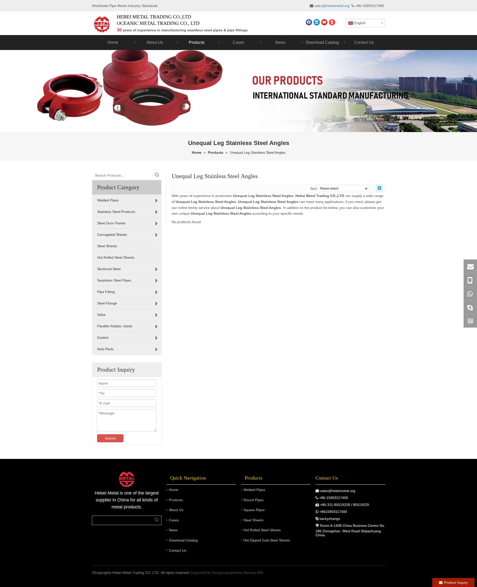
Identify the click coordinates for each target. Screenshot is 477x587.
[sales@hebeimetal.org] (470, 266)
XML (260, 573)
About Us (176, 510)
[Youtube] (324, 22)
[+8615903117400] (470, 293)
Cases (174, 520)
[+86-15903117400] (470, 280)
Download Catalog (183, 540)
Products (176, 500)
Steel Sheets (253, 520)
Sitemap (249, 573)
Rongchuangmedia (227, 573)
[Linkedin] (317, 22)
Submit (110, 438)
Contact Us (177, 550)
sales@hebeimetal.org (337, 491)
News (173, 530)
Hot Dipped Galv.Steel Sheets (266, 540)
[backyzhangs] (470, 307)
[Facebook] (309, 22)
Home (173, 490)
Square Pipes (254, 510)
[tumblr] (332, 22)
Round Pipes (253, 500)
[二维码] (470, 321)
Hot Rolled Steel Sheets (262, 530)
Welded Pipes (254, 490)
